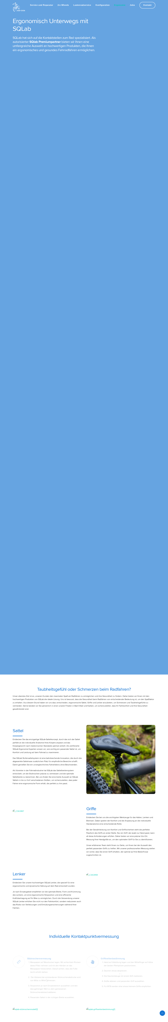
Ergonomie (119, 5)
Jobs (132, 5)
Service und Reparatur (41, 5)
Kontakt (147, 5)
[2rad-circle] (19, 10)
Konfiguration (103, 5)
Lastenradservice (82, 5)
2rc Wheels (63, 5)
